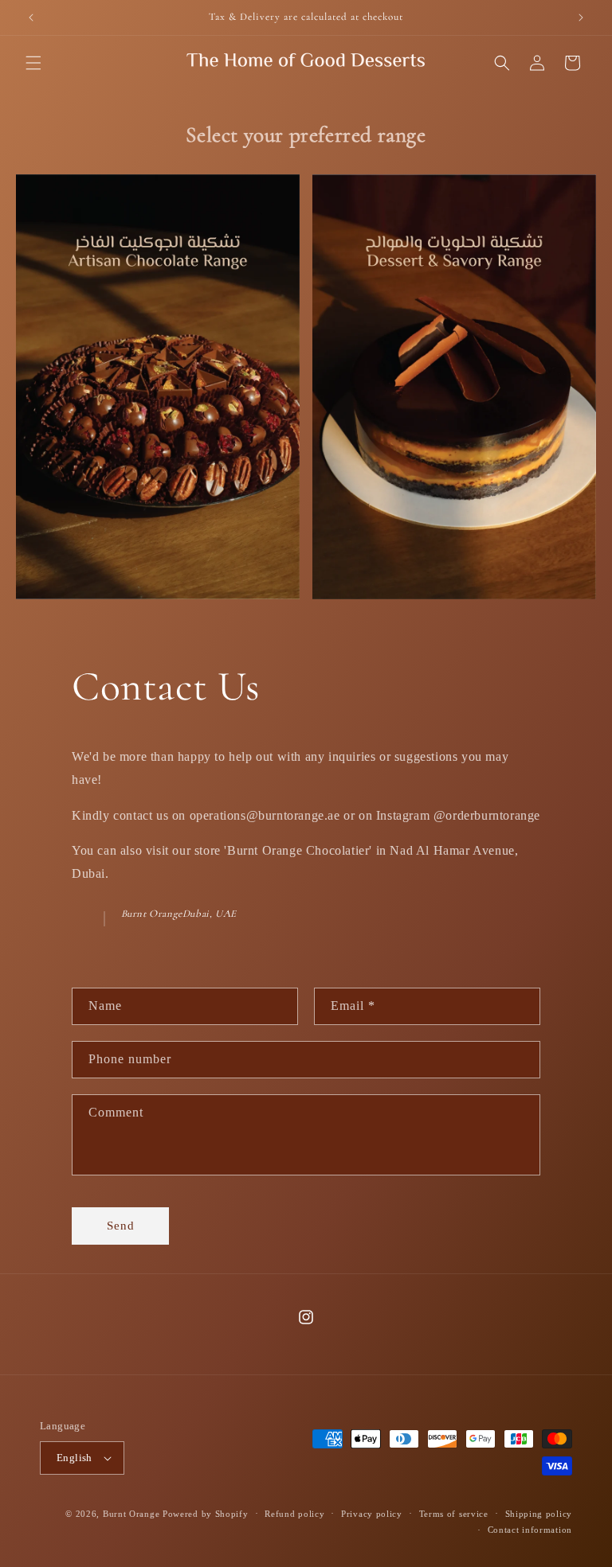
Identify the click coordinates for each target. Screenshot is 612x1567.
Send (121, 1225)
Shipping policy (539, 1513)
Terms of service (453, 1513)
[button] (33, 62)
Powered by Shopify (206, 1513)
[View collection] (158, 386)
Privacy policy (371, 1513)
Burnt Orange (131, 1513)
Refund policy (294, 1513)
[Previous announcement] (31, 17)
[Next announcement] (580, 17)
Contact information (530, 1529)
